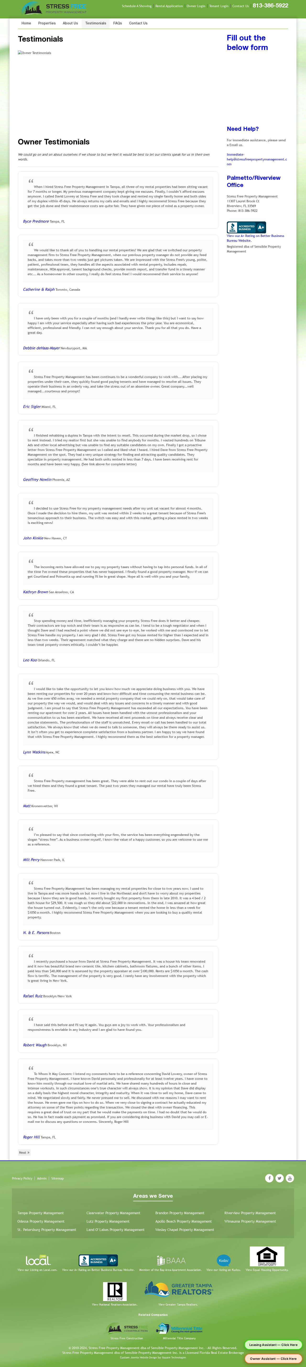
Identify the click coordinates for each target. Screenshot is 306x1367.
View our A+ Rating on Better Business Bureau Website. (98, 1270)
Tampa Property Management (40, 1213)
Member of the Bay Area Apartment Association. (170, 1270)
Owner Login (196, 6)
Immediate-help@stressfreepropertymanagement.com (257, 159)
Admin (42, 1178)
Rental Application (169, 6)
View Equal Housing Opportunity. (267, 1270)
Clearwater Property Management (113, 1213)
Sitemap (57, 1178)
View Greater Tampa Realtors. (178, 1304)
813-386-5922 (270, 6)
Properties (47, 23)
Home (26, 23)
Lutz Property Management (108, 1221)
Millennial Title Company (179, 1338)
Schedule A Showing (137, 6)
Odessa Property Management (41, 1221)
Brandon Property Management (179, 1213)
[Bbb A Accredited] (246, 227)
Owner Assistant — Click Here (273, 1359)
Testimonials (95, 23)
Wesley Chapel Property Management (184, 1230)
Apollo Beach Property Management (183, 1221)
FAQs (117, 23)
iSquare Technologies (174, 1357)
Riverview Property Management (250, 1213)
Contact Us (240, 6)
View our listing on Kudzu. (224, 1270)
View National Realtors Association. (114, 1304)
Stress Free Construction (127, 1338)
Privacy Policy (22, 1178)
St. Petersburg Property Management (46, 1230)
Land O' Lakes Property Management (116, 1230)
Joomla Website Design (144, 1357)
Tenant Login (219, 6)
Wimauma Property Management (250, 1221)
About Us (70, 23)
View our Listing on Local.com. (37, 1270)
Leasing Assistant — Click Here (273, 1345)
